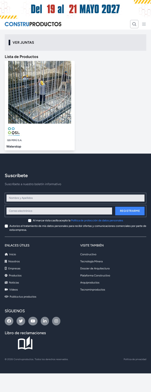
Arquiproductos (89, 282)
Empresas (14, 268)
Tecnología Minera (91, 261)
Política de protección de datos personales (97, 220)
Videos (13, 289)
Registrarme (130, 211)
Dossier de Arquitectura (95, 268)
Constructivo (88, 254)
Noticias (13, 282)
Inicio (12, 254)
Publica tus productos (22, 296)
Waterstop (13, 146)
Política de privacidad (135, 359)
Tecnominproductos (92, 289)
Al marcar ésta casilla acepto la (78, 220)
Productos (15, 275)
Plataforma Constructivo (95, 275)
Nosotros (14, 261)
